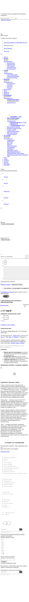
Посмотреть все (8, 61)
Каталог (7, 292)
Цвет (10, 337)
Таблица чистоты (8, 486)
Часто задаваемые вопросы (10, 466)
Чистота (16, 337)
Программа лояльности (9, 471)
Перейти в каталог (6, 20)
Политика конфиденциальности (11, 468)
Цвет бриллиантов (8, 484)
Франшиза (6, 507)
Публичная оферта (8, 469)
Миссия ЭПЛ (7, 499)
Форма (15, 335)
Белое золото (11, 331)
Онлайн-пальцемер (8, 494)
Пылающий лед (7, 481)
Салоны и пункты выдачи (7, 224)
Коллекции (22, 288)
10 (3, 553)
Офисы (7, 514)
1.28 (6, 317)
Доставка (6, 459)
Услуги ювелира (8, 462)
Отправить (3, 561)
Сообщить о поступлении (8, 324)
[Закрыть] (1, 283)
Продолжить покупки (17, 284)
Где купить (3, 320)
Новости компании (8, 503)
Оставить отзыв (5, 451)
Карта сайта (7, 492)
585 (6, 332)
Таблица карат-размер (9, 482)
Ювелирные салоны (10, 512)
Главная (3, 292)
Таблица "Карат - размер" (18, 343)
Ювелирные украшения (11, 288)
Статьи (5, 505)
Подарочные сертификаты (10, 457)
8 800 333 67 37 (5, 517)
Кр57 (18, 335)
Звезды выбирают (8, 464)
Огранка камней (8, 479)
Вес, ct (2, 337)
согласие (14, 531)
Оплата (5, 460)
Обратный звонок (5, 239)
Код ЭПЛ (6, 501)
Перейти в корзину (6, 284)
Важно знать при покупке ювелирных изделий (15, 473)
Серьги (11, 292)
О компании (5, 497)
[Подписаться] (20, 529)
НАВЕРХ (3, 453)
